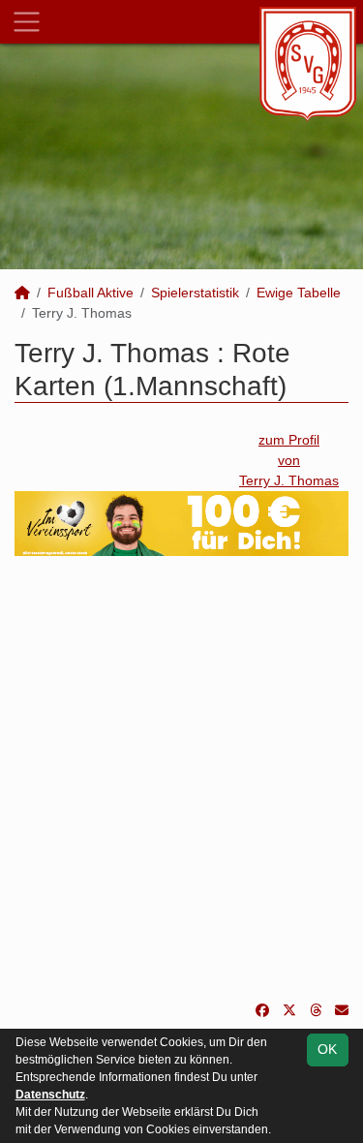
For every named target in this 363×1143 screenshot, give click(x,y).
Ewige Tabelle (299, 292)
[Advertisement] (181, 778)
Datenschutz (50, 1094)
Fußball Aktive (90, 292)
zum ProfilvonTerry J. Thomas (289, 460)
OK (327, 1049)
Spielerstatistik (195, 292)
